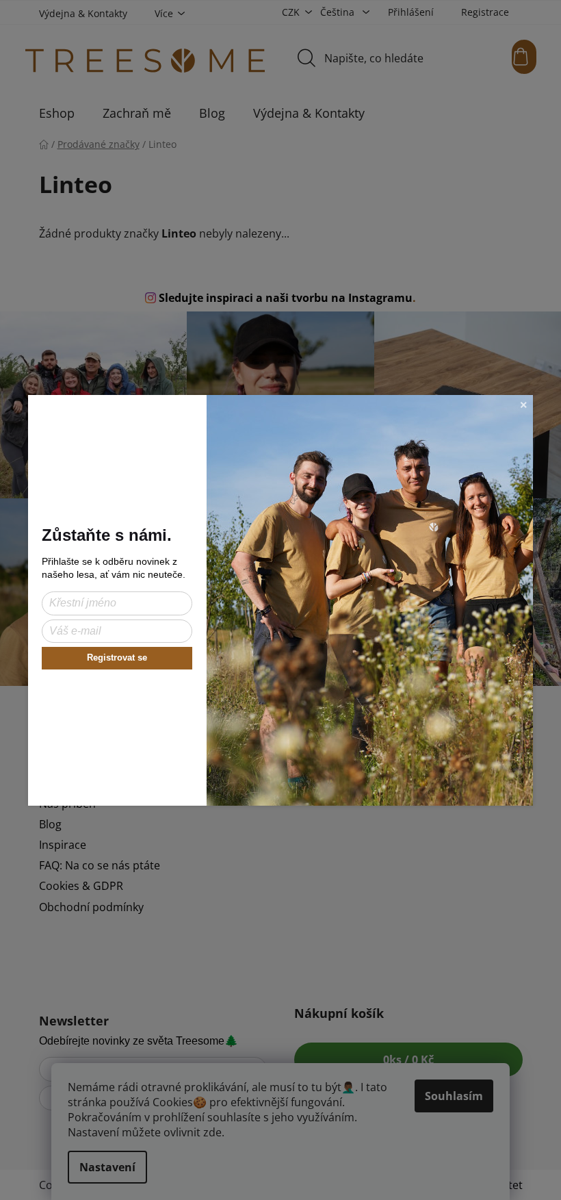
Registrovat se (117, 657)
